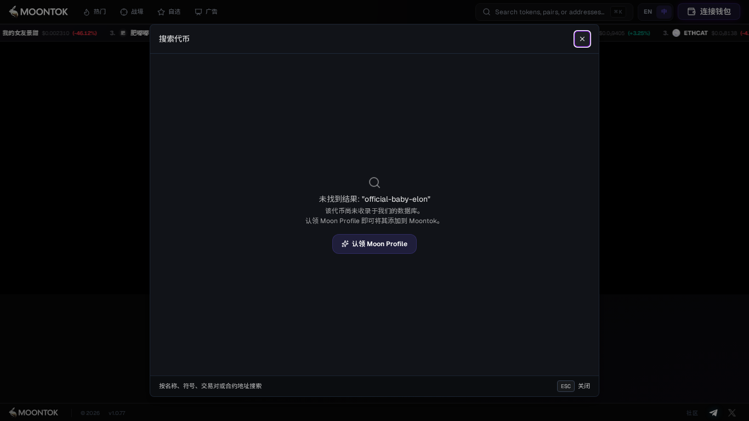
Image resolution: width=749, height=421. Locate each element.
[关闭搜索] (582, 39)
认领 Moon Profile (379, 244)
